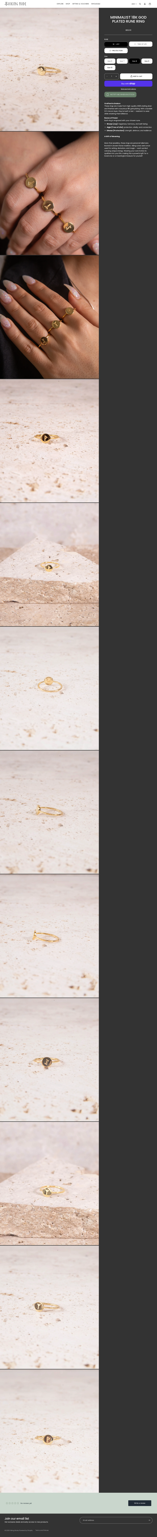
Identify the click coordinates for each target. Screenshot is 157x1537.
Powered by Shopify (26, 1530)
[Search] (140, 3)
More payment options (128, 89)
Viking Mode (14, 1530)
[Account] (144, 3)
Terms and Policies (42, 1530)
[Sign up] (149, 1520)
